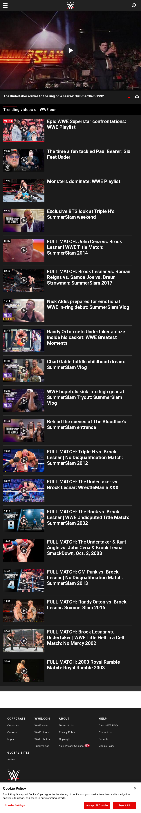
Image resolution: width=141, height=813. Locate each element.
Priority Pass (42, 745)
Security (103, 739)
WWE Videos (42, 732)
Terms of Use (66, 725)
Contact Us (105, 732)
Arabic (11, 759)
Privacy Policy (67, 732)
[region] (70, 797)
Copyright (64, 739)
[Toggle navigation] (5, 5)
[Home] (70, 6)
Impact (11, 739)
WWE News (41, 725)
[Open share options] (137, 96)
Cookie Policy (106, 745)
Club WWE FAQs (108, 725)
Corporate (13, 725)
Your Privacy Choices (71, 745)
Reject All (124, 805)
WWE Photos (42, 739)
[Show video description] (129, 96)
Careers (12, 732)
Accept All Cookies (97, 805)
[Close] (135, 788)
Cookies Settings (15, 805)
